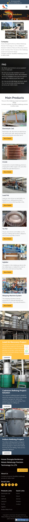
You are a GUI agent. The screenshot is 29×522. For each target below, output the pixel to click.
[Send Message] (20, 519)
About (18, 496)
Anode (4, 162)
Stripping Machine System (12, 296)
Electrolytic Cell (8, 128)
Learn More (7, 357)
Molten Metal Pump (6, 509)
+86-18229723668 (15, 1)
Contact (18, 504)
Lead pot (3, 501)
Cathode (3, 499)
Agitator (5, 262)
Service (18, 499)
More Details (7, 138)
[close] (27, 519)
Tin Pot (4, 229)
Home (18, 493)
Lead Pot (5, 195)
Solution (18, 501)
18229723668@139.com (15, 3)
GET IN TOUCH (23, 470)
